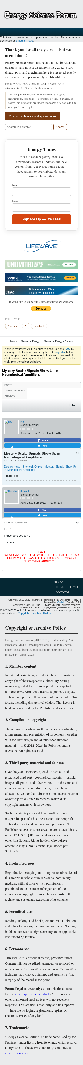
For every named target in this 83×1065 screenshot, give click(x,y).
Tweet (44, 445)
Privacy (58, 581)
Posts (8, 385)
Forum (13, 341)
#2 (77, 523)
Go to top (62, 592)
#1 (77, 453)
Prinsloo (26, 491)
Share (44, 440)
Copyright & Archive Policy (34, 613)
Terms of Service (67, 587)
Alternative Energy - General (58, 341)
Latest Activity (15, 390)
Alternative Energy (30, 341)
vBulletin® (62, 602)
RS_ (23, 421)
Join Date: (26, 433)
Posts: (51, 433)
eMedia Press (24, 40)
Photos (10, 396)
